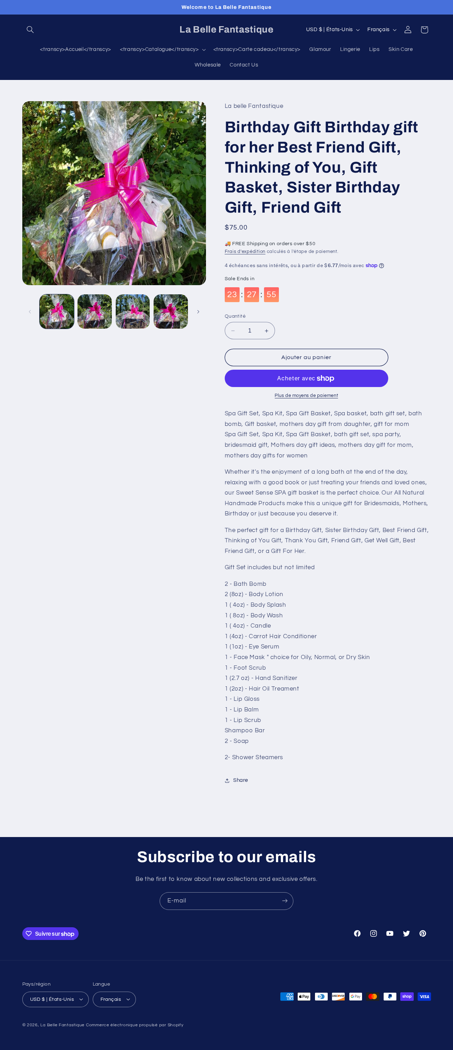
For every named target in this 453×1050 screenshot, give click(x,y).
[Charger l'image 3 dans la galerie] (133, 311)
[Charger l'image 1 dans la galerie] (57, 311)
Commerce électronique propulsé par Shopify (135, 1025)
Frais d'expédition (245, 251)
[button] (30, 30)
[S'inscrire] (285, 901)
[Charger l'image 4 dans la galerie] (171, 311)
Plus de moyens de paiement (306, 396)
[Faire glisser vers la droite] (198, 311)
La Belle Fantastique (63, 1025)
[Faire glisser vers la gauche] (30, 311)
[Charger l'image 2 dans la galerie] (95, 311)
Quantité (235, 316)
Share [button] (240, 780)
